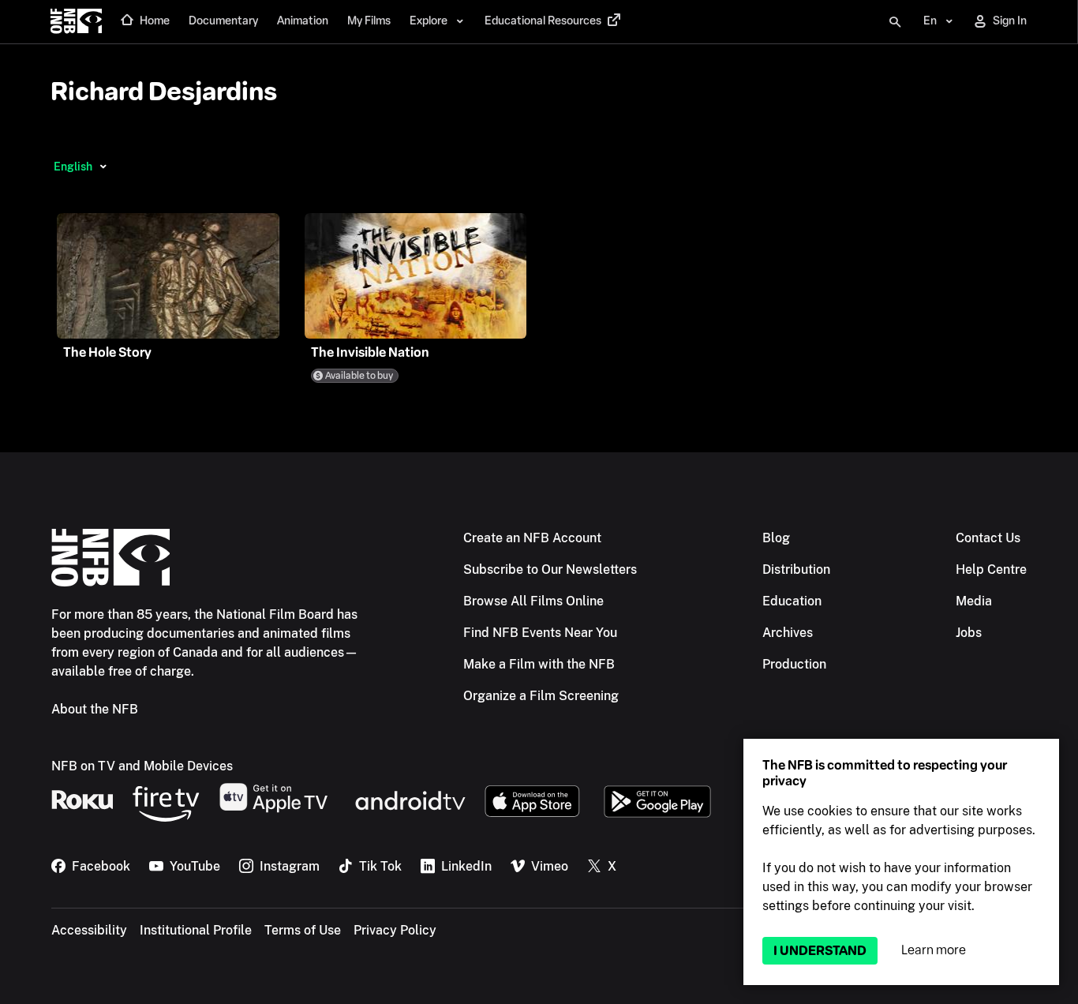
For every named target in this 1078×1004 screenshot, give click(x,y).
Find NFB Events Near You (540, 632)
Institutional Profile (196, 930)
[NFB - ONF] (76, 22)
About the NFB (94, 709)
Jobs (969, 632)
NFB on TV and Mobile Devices (142, 766)
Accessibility (89, 930)
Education (792, 601)
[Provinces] (102, 166)
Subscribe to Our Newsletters (550, 569)
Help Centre (991, 569)
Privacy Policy (395, 930)
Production (794, 664)
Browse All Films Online (533, 601)
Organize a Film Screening (541, 695)
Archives (787, 632)
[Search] (894, 22)
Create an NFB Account (532, 537)
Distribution (796, 569)
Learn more (933, 949)
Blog (776, 537)
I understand (820, 950)
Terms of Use (302, 930)
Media (974, 601)
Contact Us (988, 537)
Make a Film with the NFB (539, 664)
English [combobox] (73, 166)
